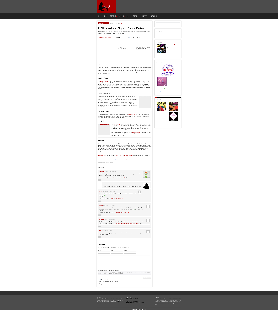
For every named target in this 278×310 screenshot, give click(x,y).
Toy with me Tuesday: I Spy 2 (119, 177)
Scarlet (101, 205)
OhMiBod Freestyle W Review (133, 300)
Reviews (113, 16)
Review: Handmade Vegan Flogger (119, 212)
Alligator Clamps (104, 81)
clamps (103, 162)
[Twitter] (170, 35)
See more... (177, 55)
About (105, 16)
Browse (121, 16)
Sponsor (154, 16)
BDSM (99, 162)
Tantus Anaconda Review (132, 303)
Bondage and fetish (103, 23)
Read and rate (101, 155)
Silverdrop (101, 219)
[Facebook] (157, 35)
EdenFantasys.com (128, 155)
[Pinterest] (162, 35)
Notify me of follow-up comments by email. (109, 281)
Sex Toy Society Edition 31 (132, 298)
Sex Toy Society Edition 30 (132, 301)
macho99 (101, 171)
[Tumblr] (168, 35)
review (111, 162)
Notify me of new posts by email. (106, 284)
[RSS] (165, 35)
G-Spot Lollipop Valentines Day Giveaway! (135, 302)
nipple (107, 162)
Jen (121, 23)
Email (112, 250)
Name (99, 250)
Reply (100, 180)
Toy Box (135, 16)
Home (98, 16)
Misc (128, 16)
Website (125, 250)
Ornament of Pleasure (116, 198)
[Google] (160, 35)
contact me (118, 301)
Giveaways (144, 16)
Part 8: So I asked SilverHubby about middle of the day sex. (126, 223)
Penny (100, 191)
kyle (100, 230)
